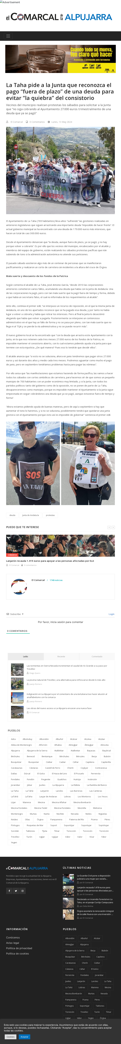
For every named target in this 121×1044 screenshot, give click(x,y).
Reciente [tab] (61, 656)
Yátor (103, 836)
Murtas (33, 813)
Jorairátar (15, 785)
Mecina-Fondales (62, 808)
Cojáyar (84, 767)
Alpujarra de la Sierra (37, 750)
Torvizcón (87, 831)
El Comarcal (17, 121)
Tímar (57, 831)
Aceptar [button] (24, 1037)
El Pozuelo (79, 773)
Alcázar (73, 739)
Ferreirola (95, 773)
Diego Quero (34, 673)
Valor (79, 836)
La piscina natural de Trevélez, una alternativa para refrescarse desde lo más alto (66, 679)
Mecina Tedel (40, 808)
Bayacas (91, 750)
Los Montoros (84, 796)
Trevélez (15, 836)
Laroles (59, 790)
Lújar (13, 802)
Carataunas (16, 767)
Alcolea (87, 739)
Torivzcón (71, 831)
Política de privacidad (19, 948)
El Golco (41, 773)
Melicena (97, 808)
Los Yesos (103, 796)
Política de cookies (17, 953)
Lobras (67, 796)
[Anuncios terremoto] (60, 59)
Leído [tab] (25, 656)
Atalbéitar (59, 750)
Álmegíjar (89, 744)
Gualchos (61, 779)
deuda (12, 515)
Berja (94, 756)
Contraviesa (101, 767)
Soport (53, 825)
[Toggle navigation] (8, 36)
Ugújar (55, 836)
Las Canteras (95, 790)
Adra (13, 739)
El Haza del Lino (59, 773)
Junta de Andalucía (30, 515)
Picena (94, 819)
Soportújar (69, 825)
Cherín (70, 767)
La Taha (15, 790)
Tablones (30, 831)
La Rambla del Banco (97, 785)
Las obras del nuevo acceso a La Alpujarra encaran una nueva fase (59, 708)
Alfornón (43, 744)
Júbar (29, 785)
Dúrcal (27, 773)
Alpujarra (15, 750)
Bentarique (47, 756)
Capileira (90, 762)
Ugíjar (42, 836)
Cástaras (33, 767)
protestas (50, 515)
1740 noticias (56, 580)
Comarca (12, 555)
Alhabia (58, 744)
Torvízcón (104, 831)
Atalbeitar (75, 750)
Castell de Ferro (52, 767)
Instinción (92, 779)
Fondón (30, 779)
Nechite (60, 813)
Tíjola (44, 831)
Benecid (31, 756)
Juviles (42, 785)
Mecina (41, 802)
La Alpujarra (58, 785)
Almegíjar (73, 744)
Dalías (14, 773)
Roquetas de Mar (35, 825)
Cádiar (49, 762)
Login (111, 614)
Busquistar (34, 762)
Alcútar (101, 739)
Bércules (80, 756)
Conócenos (13, 937)
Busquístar (16, 762)
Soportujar (86, 825)
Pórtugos (15, 825)
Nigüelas (103, 813)
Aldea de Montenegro (21, 744)
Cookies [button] (10, 1037)
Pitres (107, 819)
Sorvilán (15, 831)
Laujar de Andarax (48, 796)
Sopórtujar (104, 825)
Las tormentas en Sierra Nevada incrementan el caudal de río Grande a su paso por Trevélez (67, 667)
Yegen (14, 842)
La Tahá (29, 790)
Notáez (14, 819)
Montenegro (17, 813)
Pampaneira (56, 819)
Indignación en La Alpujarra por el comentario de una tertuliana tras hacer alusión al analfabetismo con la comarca (67, 696)
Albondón (44, 739)
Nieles (89, 813)
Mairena (27, 802)
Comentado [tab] (97, 656)
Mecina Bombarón (82, 802)
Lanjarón (44, 790)
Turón (29, 836)
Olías (27, 819)
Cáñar (76, 762)
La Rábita (75, 785)
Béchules (15, 756)
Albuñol (59, 739)
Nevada (74, 813)
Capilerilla (106, 762)
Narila (46, 813)
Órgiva (40, 819)
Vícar (91, 836)
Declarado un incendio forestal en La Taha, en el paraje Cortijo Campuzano (95, 901)
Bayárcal (106, 750)
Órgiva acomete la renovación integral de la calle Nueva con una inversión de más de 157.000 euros (95, 913)
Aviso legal (12, 942)
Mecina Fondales (19, 808)
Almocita (105, 744)
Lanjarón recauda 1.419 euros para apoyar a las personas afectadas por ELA (50, 560)
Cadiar (62, 762)
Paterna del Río (76, 819)
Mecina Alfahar (59, 802)
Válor (67, 836)
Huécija (77, 779)
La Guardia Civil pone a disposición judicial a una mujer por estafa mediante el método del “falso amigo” (95, 877)
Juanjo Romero (35, 684)
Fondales (15, 779)
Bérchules (64, 756)
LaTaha (28, 796)
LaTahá (14, 796)
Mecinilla (82, 808)
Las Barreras (76, 790)
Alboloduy (27, 739)
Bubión (107, 756)
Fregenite (45, 779)
